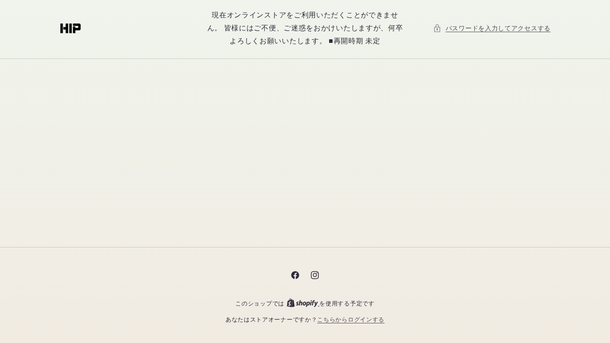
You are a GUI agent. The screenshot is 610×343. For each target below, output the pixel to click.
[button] (492, 28)
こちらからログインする (350, 319)
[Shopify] (303, 303)
